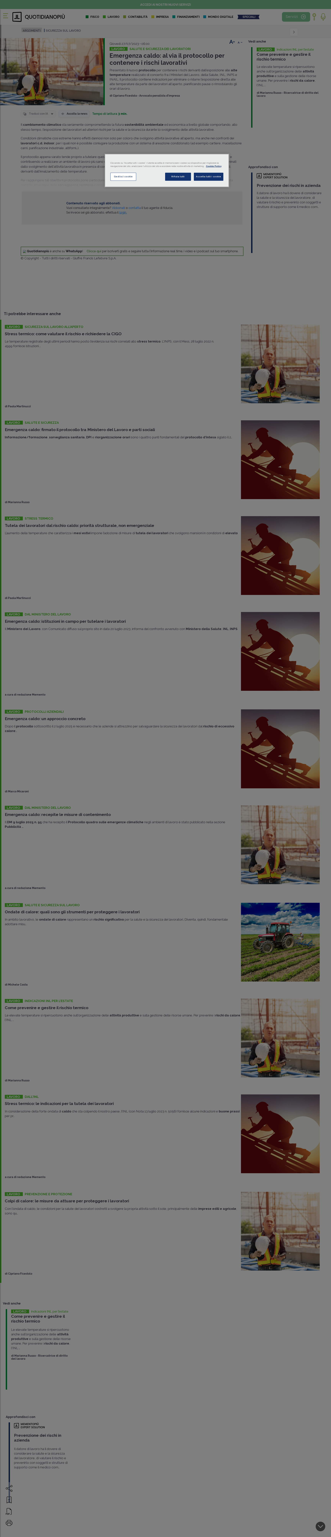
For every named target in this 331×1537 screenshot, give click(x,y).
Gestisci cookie (123, 176)
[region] (167, 170)
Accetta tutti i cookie (208, 176)
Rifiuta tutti (177, 176)
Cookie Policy (213, 166)
